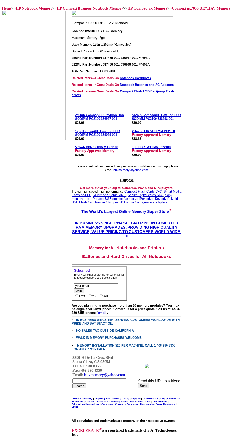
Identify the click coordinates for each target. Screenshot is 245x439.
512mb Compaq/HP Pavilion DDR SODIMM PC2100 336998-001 (156, 116)
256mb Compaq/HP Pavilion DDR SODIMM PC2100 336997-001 (99, 116)
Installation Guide (140, 401)
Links (75, 406)
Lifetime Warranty (82, 398)
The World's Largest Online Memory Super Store (125, 212)
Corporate (107, 404)
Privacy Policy (120, 398)
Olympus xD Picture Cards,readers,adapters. (137, 202)
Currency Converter (126, 404)
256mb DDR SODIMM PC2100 (153, 133)
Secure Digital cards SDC (145, 195)
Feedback (77, 401)
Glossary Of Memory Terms (112, 401)
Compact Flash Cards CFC (143, 191)
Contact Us (173, 398)
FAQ (162, 398)
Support (135, 398)
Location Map (150, 398)
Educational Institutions (85, 404)
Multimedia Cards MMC (109, 195)
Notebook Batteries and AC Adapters (147, 84)
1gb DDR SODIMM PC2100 (151, 149)
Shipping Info (102, 398)
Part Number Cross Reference (157, 404)
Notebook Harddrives (135, 78)
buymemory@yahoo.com (130, 170)
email (102, 312)
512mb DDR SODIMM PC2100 (96, 149)
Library (89, 401)
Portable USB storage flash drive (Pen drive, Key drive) (131, 198)
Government (160, 401)
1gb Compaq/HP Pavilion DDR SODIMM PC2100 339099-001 (97, 133)
